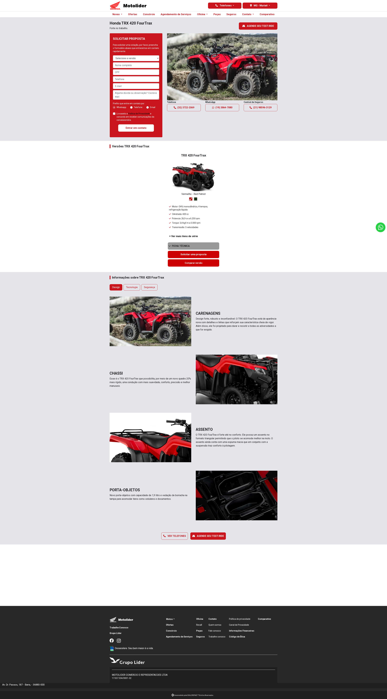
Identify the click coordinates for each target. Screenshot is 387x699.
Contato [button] (247, 14)
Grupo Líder (116, 633)
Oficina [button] (201, 14)
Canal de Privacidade (239, 625)
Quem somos (214, 625)
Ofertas (132, 14)
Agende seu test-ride (260, 26)
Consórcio (149, 14)
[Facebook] (113, 641)
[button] (174, 66)
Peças (217, 14)
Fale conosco (214, 631)
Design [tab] (116, 287)
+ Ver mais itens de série (183, 236)
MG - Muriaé (260, 5)
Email (152, 107)
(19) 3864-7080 (223, 107)
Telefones (225, 5)
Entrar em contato (136, 127)
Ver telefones (176, 536)
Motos (169, 619)
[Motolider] (128, 5)
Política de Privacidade (139, 113)
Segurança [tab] (149, 287)
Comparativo (267, 14)
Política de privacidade (239, 619)
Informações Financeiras (241, 631)
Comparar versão (193, 263)
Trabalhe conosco (216, 636)
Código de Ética (237, 636)
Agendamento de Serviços (176, 14)
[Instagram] (120, 641)
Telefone (138, 107)
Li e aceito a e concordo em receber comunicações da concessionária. (135, 116)
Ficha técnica (181, 245)
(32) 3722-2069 (185, 107)
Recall (199, 625)
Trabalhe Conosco (119, 627)
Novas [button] (116, 14)
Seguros (231, 14)
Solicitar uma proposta (193, 254)
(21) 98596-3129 (262, 107)
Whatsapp (121, 107)
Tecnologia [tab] (132, 287)
